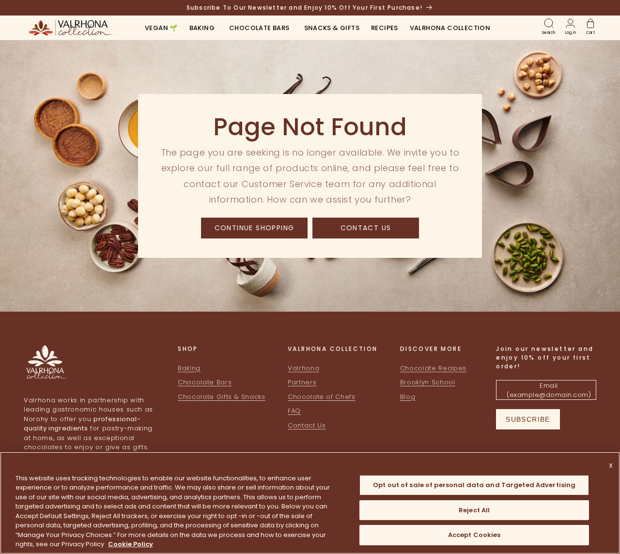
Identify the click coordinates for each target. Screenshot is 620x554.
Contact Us (366, 227)
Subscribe (528, 419)
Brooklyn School (427, 382)
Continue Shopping (254, 227)
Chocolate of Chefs (322, 396)
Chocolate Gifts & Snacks (221, 396)
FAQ (294, 411)
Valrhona (303, 368)
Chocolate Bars (205, 382)
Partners (302, 382)
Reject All (474, 510)
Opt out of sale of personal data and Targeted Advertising (474, 485)
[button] (201, 28)
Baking (189, 368)
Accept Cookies (474, 534)
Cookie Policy (130, 544)
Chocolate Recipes (433, 368)
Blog (408, 396)
